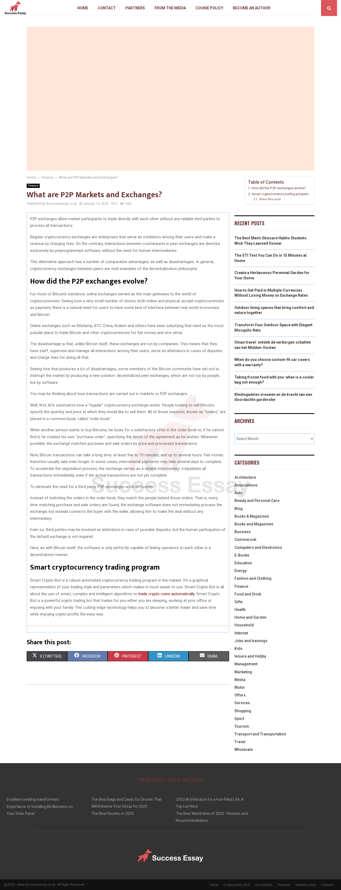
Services (242, 703)
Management (245, 664)
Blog (238, 508)
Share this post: (270, 199)
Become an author (251, 8)
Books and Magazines (253, 524)
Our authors (264, 885)
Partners (135, 8)
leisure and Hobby (250, 656)
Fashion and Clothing (252, 578)
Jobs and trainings (250, 641)
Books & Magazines (251, 516)
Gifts (238, 602)
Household (244, 625)
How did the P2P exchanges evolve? (278, 188)
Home (82, 8)
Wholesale (243, 749)
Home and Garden (250, 617)
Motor (239, 687)
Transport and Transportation (260, 734)
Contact (107, 8)
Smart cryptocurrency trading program (280, 194)
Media (239, 680)
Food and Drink (247, 594)
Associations (246, 485)
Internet (241, 633)
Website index (305, 885)
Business (242, 532)
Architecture (245, 477)
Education (243, 563)
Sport (239, 718)
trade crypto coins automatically (166, 593)
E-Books (241, 555)
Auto (238, 493)
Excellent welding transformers (33, 799)
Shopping (242, 711)
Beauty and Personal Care (256, 500)
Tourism (241, 726)
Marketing (243, 672)
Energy (240, 571)
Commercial (245, 539)
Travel (239, 742)
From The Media (170, 8)
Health (240, 609)
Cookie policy (209, 8)
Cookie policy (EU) (237, 885)
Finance (33, 185)
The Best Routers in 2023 (112, 813)
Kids (238, 648)
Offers (240, 695)
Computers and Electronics (258, 547)
